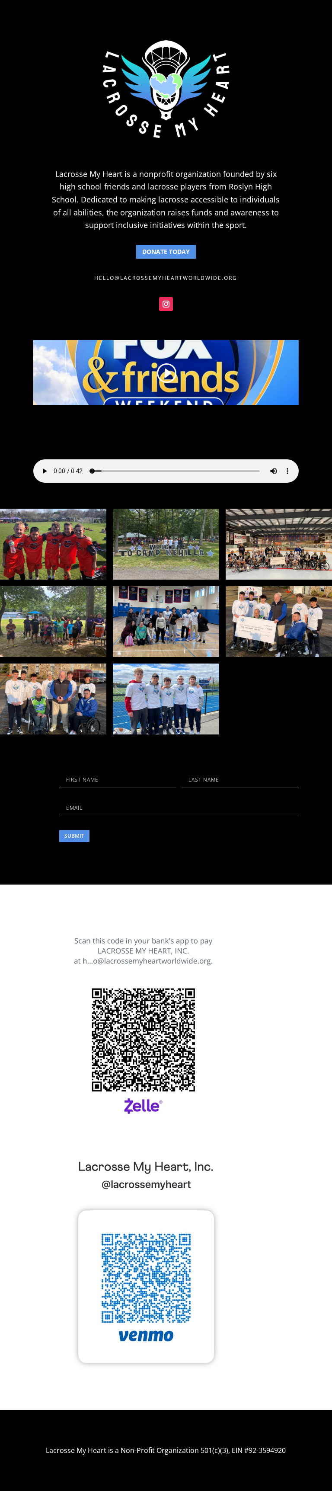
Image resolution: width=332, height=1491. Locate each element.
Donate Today (166, 251)
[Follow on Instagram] (166, 304)
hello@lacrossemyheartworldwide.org (165, 278)
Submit (74, 836)
